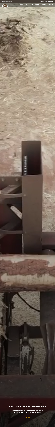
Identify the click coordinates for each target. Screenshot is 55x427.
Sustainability (37, 4)
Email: (7, 1)
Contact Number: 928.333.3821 (46, 1)
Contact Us (50, 4)
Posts (25, 4)
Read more (27, 417)
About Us (44, 4)
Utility (21, 4)
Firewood (31, 4)
